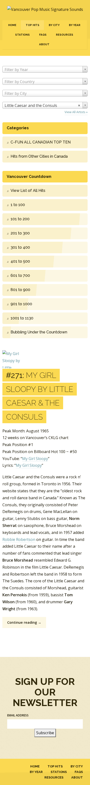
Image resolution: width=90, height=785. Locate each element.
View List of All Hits (28, 190)
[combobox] (45, 69)
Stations (22, 34)
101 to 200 (20, 219)
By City (54, 25)
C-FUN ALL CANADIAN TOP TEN (41, 142)
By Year (74, 25)
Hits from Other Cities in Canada (39, 156)
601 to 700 (20, 275)
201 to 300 (20, 233)
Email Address (18, 715)
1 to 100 (18, 204)
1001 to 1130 (22, 318)
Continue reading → (24, 622)
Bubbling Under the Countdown (39, 332)
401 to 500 (20, 261)
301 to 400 (20, 247)
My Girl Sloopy (35, 458)
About (44, 44)
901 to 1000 (21, 304)
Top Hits (32, 25)
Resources (64, 34)
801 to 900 (20, 289)
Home (12, 25)
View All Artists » (76, 112)
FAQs (43, 34)
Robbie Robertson (18, 539)
